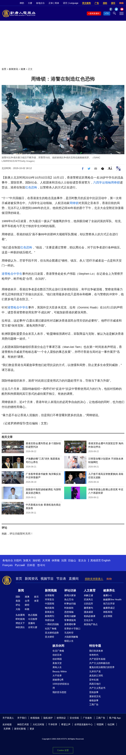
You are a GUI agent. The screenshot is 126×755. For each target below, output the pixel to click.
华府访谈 (49, 620)
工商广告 (93, 704)
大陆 (18, 609)
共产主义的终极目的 (99, 663)
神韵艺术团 (23, 724)
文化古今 (88, 620)
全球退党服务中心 (83, 724)
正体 (51, 3)
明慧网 (100, 724)
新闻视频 (51, 590)
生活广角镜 (58, 650)
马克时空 (69, 632)
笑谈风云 (88, 599)
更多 (32, 728)
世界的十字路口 (72, 628)
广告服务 (87, 718)
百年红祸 (93, 679)
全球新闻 (49, 595)
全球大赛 (32, 627)
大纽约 (17, 560)
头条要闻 (20, 615)
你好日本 (57, 655)
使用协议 (61, 718)
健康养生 (109, 590)
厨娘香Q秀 (57, 679)
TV (107, 13)
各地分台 (40, 3)
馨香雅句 (88, 608)
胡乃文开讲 (109, 603)
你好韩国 (57, 659)
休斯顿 (56, 560)
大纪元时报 (38, 724)
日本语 (31, 565)
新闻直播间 (94, 13)
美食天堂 (57, 663)
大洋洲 (46, 560)
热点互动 (69, 599)
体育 (36, 600)
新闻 (21, 590)
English (106, 560)
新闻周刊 (49, 616)
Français (7, 565)
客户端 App (115, 718)
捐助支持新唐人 (94, 578)
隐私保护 (48, 718)
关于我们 (21, 718)
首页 (4, 69)
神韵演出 (20, 627)
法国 (63, 560)
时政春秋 (69, 608)
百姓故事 (93, 692)
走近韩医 (107, 616)
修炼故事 (93, 700)
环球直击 (49, 599)
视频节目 (47, 578)
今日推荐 (32, 619)
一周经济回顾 (52, 624)
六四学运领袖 (102, 182)
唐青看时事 (70, 624)
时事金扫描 (70, 603)
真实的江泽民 (96, 675)
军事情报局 (70, 620)
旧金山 (72, 560)
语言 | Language (70, 3)
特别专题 (95, 645)
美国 (18, 600)
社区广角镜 (50, 628)
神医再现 (107, 612)
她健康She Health (112, 599)
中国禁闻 (49, 603)
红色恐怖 (31, 187)
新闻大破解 (70, 616)
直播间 (74, 578)
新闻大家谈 (70, 595)
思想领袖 (69, 612)
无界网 (6, 728)
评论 (18, 605)
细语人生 (69, 641)
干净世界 (52, 724)
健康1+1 (107, 595)
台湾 (27, 600)
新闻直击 (49, 612)
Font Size (110, 168)
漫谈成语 (88, 612)
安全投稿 (74, 718)
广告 (97, 3)
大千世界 (57, 675)
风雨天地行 (95, 683)
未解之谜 (88, 595)
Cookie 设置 (63, 750)
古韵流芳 (88, 603)
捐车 (113, 3)
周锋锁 (115, 182)
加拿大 (27, 560)
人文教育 (90, 590)
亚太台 (82, 560)
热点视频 (32, 615)
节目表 (61, 578)
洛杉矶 (37, 560)
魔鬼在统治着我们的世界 (102, 667)
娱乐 (36, 596)
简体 (57, 3)
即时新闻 (20, 619)
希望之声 (65, 724)
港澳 (23, 69)
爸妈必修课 (89, 616)
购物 (121, 3)
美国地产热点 (91, 624)
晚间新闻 (49, 608)
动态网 (110, 724)
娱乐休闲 (58, 645)
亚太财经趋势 (52, 632)
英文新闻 (86, 3)
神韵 (22, 3)
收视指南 (35, 718)
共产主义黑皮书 (97, 688)
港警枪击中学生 (12, 273)
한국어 (41, 565)
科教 (27, 609)
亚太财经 (49, 636)
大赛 (30, 3)
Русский (20, 565)
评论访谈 (70, 590)
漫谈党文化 (95, 696)
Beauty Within (59, 671)
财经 (27, 605)
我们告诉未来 (96, 650)
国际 (18, 596)
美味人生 (57, 667)
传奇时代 (93, 655)
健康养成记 (109, 608)
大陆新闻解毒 (71, 636)
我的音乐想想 (59, 692)
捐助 (105, 3)
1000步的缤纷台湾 (60, 685)
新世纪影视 (20, 728)
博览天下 (20, 623)
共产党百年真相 (97, 659)
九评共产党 (95, 671)
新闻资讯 (13, 69)
